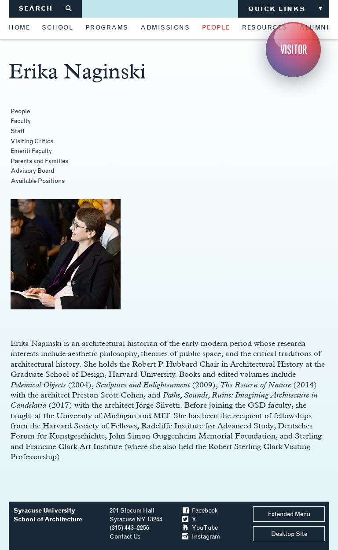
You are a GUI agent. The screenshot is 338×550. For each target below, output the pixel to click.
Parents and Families (39, 161)
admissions (165, 27)
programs (107, 27)
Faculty (21, 121)
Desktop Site (289, 534)
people (216, 27)
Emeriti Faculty (31, 151)
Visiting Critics (32, 141)
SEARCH (45, 8)
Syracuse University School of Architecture (47, 515)
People (20, 111)
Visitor (293, 49)
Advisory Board (32, 171)
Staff (18, 131)
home (19, 27)
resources (264, 27)
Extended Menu (289, 514)
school (57, 27)
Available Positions (38, 181)
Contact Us (125, 536)
